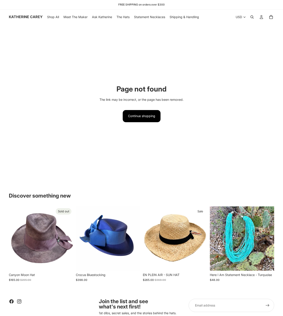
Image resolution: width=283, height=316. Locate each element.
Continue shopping (141, 116)
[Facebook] (11, 301)
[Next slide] (66, 239)
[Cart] (271, 17)
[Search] (252, 17)
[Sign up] (267, 305)
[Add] (267, 264)
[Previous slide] (15, 239)
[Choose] (133, 264)
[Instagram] (19, 301)
